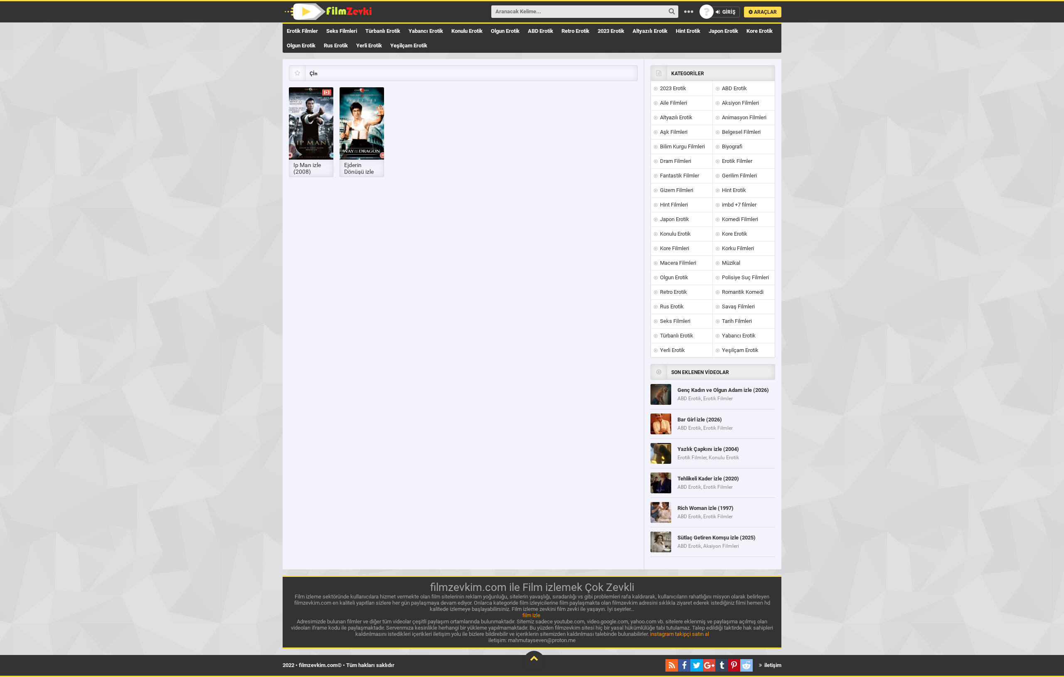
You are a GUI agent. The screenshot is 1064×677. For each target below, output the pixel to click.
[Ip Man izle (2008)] (311, 123)
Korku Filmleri (737, 248)
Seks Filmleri (341, 31)
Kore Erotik (759, 31)
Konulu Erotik (467, 31)
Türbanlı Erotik (382, 31)
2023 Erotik (611, 31)
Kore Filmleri (674, 248)
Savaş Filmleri (738, 306)
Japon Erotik (723, 31)
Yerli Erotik (369, 45)
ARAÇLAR (765, 12)
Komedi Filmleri (739, 219)
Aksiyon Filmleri (740, 103)
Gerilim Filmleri (739, 175)
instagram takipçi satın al (679, 634)
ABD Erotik (540, 31)
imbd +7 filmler (738, 205)
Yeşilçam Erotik (408, 45)
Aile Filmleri (673, 103)
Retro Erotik (575, 31)
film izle (531, 615)
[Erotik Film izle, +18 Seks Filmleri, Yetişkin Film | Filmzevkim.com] (329, 11)
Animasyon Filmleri (743, 117)
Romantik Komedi (742, 292)
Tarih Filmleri (736, 321)
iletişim (772, 665)
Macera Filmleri (677, 263)
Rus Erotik (336, 45)
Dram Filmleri (675, 161)
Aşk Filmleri (673, 132)
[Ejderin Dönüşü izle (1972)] (362, 123)
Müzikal (730, 263)
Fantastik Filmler (679, 175)
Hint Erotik (688, 31)
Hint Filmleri (673, 205)
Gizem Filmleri (676, 190)
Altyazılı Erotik (650, 31)
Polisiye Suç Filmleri (745, 277)
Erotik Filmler (302, 31)
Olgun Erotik (505, 31)
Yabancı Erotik (426, 31)
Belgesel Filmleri (741, 132)
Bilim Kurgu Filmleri (682, 146)
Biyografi (731, 146)
